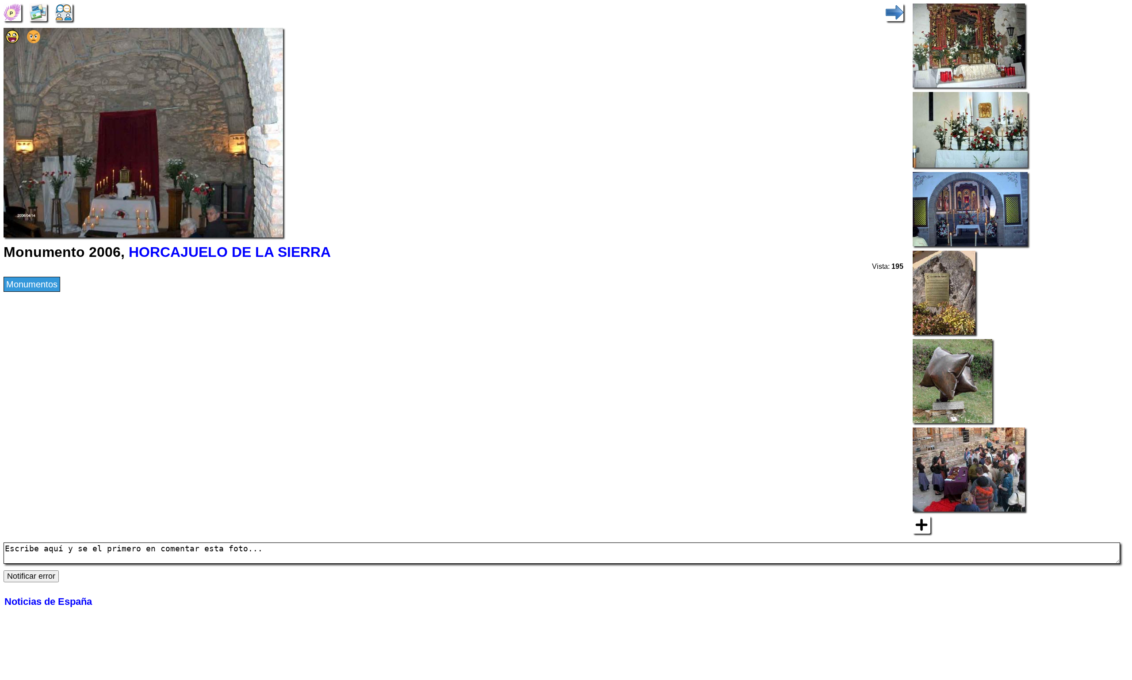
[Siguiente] (894, 11)
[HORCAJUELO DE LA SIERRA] (12, 11)
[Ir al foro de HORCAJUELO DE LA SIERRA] (64, 11)
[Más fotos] (921, 524)
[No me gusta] (33, 40)
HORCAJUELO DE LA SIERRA (230, 252)
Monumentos (31, 284)
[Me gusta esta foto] (12, 40)
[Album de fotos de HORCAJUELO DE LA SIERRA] (38, 11)
